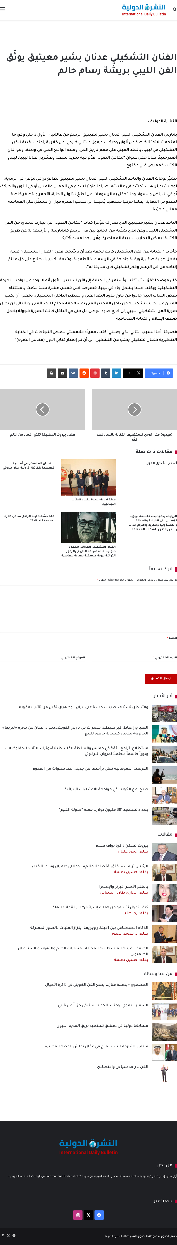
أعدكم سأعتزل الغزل (161, 463)
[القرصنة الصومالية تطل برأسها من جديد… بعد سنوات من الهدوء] (164, 775)
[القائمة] (2, 11)
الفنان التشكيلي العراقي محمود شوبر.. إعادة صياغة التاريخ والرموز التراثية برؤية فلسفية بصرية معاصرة (88, 552)
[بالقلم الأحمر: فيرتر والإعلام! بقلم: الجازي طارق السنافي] (164, 893)
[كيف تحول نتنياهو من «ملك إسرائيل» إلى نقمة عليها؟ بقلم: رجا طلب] (164, 913)
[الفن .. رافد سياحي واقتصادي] (164, 1073)
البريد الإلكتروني (165, 658)
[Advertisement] (88, 34)
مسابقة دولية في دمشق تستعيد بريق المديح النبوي (102, 1026)
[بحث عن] (174, 11)
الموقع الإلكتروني (73, 658)
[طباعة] (51, 373)
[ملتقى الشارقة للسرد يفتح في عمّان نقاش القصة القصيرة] (164, 1052)
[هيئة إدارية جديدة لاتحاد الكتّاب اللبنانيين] (88, 477)
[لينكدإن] (116, 373)
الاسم (172, 638)
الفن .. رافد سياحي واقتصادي (122, 1067)
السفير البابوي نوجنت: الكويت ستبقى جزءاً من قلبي (103, 1006)
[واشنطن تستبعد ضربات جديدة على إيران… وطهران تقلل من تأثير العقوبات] (164, 713)
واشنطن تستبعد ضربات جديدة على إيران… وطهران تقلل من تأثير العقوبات (82, 707)
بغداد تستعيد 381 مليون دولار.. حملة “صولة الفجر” (103, 810)
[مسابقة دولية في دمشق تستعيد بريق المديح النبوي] (164, 1032)
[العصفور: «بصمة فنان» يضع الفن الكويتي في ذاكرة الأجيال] (164, 991)
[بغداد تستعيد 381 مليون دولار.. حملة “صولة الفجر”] (164, 816)
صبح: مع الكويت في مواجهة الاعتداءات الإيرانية (106, 789)
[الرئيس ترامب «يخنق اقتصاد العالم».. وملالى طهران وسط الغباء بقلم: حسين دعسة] (164, 872)
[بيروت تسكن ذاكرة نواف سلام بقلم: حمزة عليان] (164, 852)
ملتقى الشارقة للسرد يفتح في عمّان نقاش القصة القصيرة (96, 1047)
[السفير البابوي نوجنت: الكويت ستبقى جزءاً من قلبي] (164, 1011)
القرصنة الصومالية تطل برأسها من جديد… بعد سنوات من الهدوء (90, 769)
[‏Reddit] (84, 373)
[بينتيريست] (95, 373)
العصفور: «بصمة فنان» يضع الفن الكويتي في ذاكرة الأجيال (96, 985)
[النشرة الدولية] (144, 10)
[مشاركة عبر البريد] (62, 373)
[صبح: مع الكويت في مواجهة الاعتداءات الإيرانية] (164, 795)
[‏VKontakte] (73, 373)
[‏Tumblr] (105, 373)
